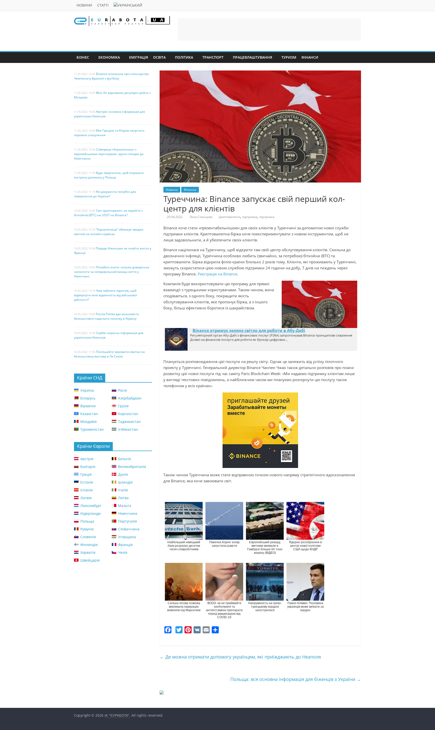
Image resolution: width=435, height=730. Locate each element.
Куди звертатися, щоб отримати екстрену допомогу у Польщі (109, 175)
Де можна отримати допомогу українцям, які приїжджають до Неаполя (240, 657)
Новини (84, 5)
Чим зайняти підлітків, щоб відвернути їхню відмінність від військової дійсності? (105, 295)
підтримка (249, 217)
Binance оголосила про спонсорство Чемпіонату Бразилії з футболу (111, 76)
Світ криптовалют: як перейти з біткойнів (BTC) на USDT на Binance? (108, 212)
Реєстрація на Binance (217, 273)
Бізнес (83, 57)
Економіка (109, 57)
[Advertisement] (269, 29)
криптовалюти (229, 217)
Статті (102, 5)
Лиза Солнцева (201, 217)
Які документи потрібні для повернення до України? (105, 194)
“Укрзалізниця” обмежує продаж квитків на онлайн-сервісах (108, 231)
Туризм (288, 57)
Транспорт (213, 57)
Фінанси (309, 57)
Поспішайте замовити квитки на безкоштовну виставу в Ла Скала (109, 354)
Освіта (159, 57)
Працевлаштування (252, 57)
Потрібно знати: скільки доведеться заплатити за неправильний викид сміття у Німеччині (111, 271)
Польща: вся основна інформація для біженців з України (295, 679)
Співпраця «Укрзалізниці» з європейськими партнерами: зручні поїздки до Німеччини (108, 154)
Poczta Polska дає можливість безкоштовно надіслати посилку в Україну (106, 316)
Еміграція (138, 57)
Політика (184, 57)
